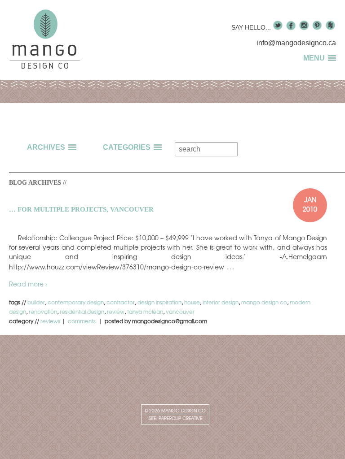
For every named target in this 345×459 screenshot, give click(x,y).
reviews (50, 321)
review (115, 311)
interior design (221, 302)
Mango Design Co (183, 410)
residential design (82, 311)
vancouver (180, 311)
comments (82, 321)
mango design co (264, 302)
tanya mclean (145, 311)
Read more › (28, 283)
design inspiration (159, 302)
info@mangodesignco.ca (296, 43)
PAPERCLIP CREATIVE (180, 418)
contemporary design (76, 302)
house (192, 302)
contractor (120, 302)
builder (36, 302)
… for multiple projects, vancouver (81, 209)
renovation (43, 311)
